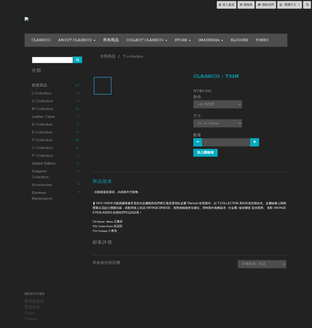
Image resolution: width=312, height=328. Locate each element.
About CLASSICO (75, 40)
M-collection (42, 109)
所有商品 (111, 40)
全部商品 (108, 56)
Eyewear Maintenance (42, 196)
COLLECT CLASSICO (145, 40)
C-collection (42, 148)
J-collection (41, 93)
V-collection (42, 156)
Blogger (239, 40)
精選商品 (39, 85)
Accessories (42, 185)
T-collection (42, 140)
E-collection (42, 124)
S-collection (42, 132)
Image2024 (209, 40)
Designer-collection (40, 174)
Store (181, 40)
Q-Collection (42, 101)
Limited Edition (43, 163)
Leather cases (43, 117)
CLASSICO (40, 40)
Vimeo (262, 40)
